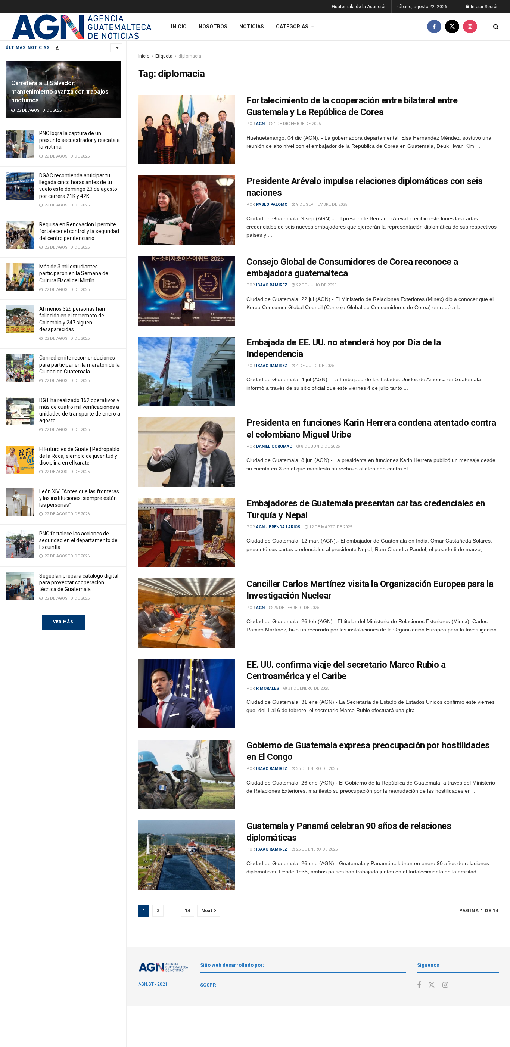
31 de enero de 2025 (308, 688)
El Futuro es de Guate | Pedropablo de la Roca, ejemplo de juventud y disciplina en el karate (79, 456)
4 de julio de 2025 (314, 365)
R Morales (267, 688)
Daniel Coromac (274, 446)
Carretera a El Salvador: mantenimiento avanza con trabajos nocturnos (60, 91)
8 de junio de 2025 (320, 446)
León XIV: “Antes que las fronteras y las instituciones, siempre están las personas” (79, 498)
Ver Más (63, 621)
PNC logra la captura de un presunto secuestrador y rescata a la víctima (79, 140)
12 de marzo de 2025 (330, 527)
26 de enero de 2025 (316, 768)
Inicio (179, 26)
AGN (260, 123)
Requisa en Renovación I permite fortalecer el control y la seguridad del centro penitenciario (79, 231)
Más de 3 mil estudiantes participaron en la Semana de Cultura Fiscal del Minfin (73, 273)
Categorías (292, 26)
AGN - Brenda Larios (278, 527)
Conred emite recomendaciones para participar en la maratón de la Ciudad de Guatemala (79, 364)
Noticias (251, 26)
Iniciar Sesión (484, 6)
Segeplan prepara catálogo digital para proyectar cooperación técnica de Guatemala (78, 582)
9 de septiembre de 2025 (321, 204)
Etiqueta (163, 56)
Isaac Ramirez (271, 285)
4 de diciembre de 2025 (296, 123)
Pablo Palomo (271, 204)
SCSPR (208, 985)
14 (187, 910)
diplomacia (189, 56)
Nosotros (213, 26)
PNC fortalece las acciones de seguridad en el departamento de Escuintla (78, 540)
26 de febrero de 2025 (295, 607)
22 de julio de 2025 (315, 285)
